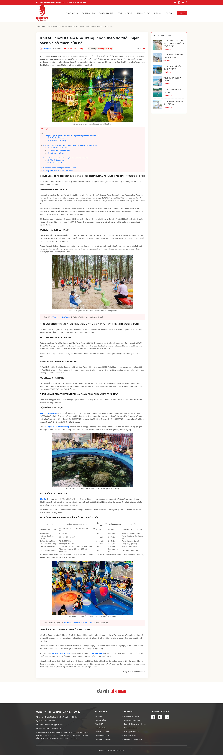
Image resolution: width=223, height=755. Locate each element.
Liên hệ (182, 13)
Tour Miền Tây (143, 13)
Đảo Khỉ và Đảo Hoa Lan (58, 163)
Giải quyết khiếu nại (131, 732)
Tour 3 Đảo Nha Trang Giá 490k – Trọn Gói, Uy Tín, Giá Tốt (174, 43)
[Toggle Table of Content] (41, 133)
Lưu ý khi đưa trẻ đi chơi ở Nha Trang (59, 171)
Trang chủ (40, 26)
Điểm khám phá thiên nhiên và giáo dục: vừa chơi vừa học (66, 158)
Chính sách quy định (131, 728)
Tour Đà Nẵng (88, 13)
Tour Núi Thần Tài (102, 735)
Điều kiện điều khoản (132, 720)
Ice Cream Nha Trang (57, 153)
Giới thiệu (99, 716)
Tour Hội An (99, 724)
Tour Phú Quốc (106, 13)
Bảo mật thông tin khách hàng (135, 724)
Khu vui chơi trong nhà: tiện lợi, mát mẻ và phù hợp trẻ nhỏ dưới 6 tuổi (71, 145)
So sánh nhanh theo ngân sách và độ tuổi (60, 168)
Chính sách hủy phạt (131, 716)
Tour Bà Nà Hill (100, 728)
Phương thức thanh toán (133, 739)
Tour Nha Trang (125, 13)
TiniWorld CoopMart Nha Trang (60, 150)
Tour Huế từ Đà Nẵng (103, 739)
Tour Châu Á (72, 13)
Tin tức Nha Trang (76, 48)
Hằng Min (47, 48)
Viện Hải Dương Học (57, 160)
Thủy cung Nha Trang (61, 317)
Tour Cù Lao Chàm (102, 732)
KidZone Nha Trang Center (58, 147)
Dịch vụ (157, 13)
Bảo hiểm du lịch (130, 735)
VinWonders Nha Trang (57, 138)
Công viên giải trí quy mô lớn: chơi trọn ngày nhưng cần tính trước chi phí (72, 136)
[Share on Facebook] (144, 48)
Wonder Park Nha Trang (58, 140)
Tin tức (169, 13)
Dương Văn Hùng (105, 48)
